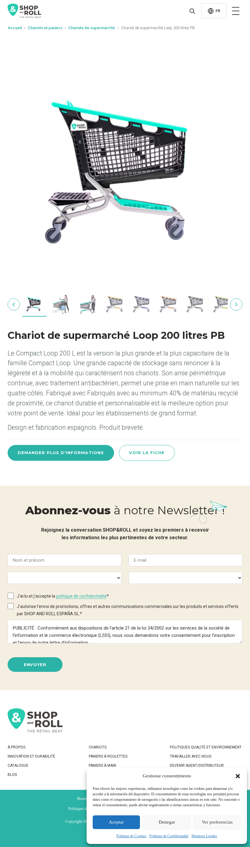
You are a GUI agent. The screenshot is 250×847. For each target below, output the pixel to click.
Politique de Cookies (131, 836)
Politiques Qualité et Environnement (205, 747)
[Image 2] (61, 304)
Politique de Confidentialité (168, 836)
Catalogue (18, 765)
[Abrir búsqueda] (192, 11)
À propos (16, 747)
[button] (238, 776)
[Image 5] (142, 304)
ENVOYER (35, 664)
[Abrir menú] (235, 11)
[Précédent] (14, 304)
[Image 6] (168, 304)
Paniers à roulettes (108, 756)
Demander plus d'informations (61, 452)
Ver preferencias (217, 822)
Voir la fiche (147, 452)
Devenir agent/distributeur (197, 765)
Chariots (97, 747)
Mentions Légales (204, 836)
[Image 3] (88, 304)
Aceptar (116, 822)
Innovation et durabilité (31, 756)
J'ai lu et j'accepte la (63, 596)
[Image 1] (34, 304)
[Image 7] (195, 304)
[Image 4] (115, 304)
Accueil (15, 28)
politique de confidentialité (81, 596)
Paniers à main (102, 765)
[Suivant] (236, 304)
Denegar (167, 822)
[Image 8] (222, 304)
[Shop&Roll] (24, 11)
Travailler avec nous (190, 756)
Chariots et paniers (45, 28)
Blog (12, 774)
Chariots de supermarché (91, 28)
